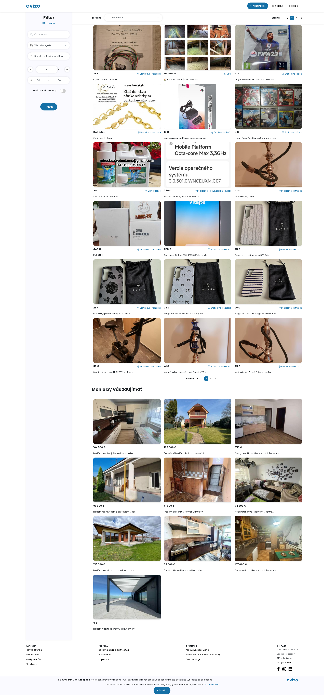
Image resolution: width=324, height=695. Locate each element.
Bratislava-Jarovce (150, 132)
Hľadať (49, 106)
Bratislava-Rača (293, 73)
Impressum (104, 659)
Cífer (228, 73)
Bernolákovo (154, 190)
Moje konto (31, 664)
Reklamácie (105, 654)
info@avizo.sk (284, 662)
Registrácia (292, 5)
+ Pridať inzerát (257, 5)
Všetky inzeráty (33, 659)
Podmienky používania (197, 649)
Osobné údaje (211, 684)
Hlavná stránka (34, 649)
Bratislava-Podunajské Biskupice (214, 190)
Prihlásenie (277, 5)
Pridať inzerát (32, 654)
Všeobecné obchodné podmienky (203, 654)
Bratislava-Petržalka (150, 73)
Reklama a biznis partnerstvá (114, 649)
